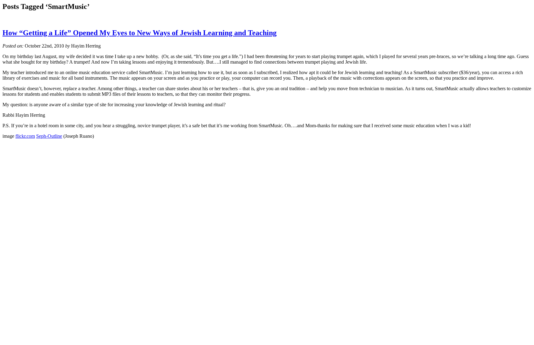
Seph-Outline (49, 136)
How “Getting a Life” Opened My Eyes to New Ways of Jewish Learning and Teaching (139, 33)
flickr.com (25, 136)
